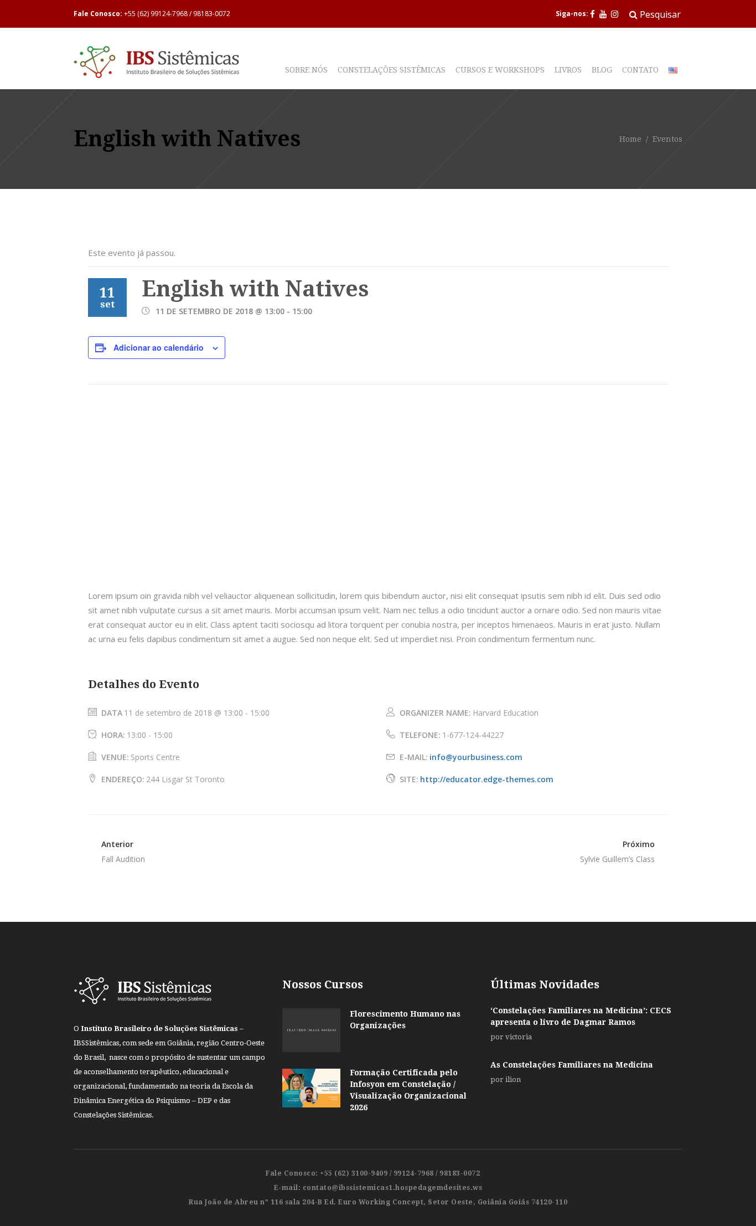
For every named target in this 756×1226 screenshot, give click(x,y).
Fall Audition (123, 859)
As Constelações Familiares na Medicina (571, 1064)
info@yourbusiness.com (475, 757)
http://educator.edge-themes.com (486, 779)
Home (630, 139)
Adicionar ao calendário (158, 347)
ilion (513, 1079)
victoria (518, 1037)
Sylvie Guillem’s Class (617, 859)
